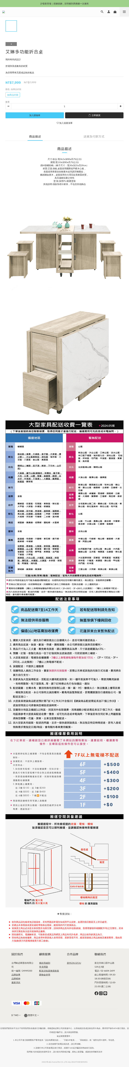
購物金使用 (44, 974)
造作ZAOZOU (74, 963)
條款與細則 (44, 963)
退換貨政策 (53, 970)
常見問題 (43, 966)
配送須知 (43, 970)
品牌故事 (15, 974)
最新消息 (15, 982)
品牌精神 (15, 978)
